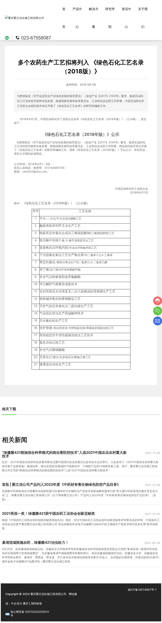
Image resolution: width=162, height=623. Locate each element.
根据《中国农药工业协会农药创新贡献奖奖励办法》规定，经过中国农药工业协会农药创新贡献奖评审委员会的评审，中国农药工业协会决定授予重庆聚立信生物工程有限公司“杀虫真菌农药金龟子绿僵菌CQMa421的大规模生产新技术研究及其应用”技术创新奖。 (81, 524)
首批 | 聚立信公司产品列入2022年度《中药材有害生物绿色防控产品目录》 (61, 484)
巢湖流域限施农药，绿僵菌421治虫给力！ (35, 542)
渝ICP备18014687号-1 (142, 589)
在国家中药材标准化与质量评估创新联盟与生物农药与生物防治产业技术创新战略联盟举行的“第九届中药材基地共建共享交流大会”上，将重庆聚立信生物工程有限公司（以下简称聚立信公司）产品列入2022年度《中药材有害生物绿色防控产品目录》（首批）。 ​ (80, 495)
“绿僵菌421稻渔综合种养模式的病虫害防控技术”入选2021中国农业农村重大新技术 (64, 454)
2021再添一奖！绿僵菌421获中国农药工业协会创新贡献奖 (48, 513)
